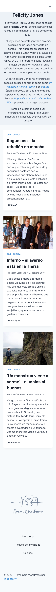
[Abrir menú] (50, 5)
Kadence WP (10, 578)
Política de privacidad (28, 544)
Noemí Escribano (18, 153)
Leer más (13, 205)
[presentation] (28, 232)
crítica (17, 135)
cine (9, 135)
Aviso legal (28, 536)
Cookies (28, 553)
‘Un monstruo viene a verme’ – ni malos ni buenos (27, 381)
